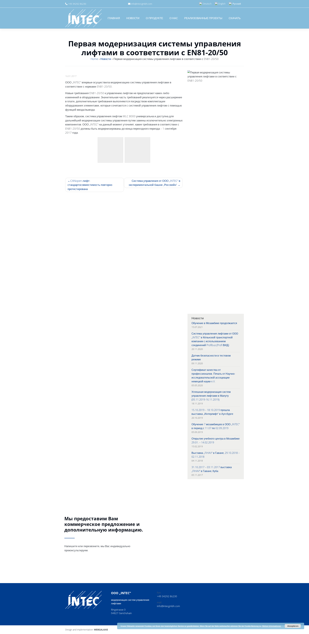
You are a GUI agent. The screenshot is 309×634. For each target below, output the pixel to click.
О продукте (154, 18)
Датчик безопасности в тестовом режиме (211, 357)
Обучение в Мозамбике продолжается (214, 323)
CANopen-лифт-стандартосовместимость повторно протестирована (90, 185)
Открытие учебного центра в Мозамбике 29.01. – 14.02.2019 (216, 440)
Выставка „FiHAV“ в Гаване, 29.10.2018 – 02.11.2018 (216, 454)
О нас (173, 18)
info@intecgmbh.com (141, 3)
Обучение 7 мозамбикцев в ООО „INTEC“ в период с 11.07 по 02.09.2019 (216, 426)
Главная (114, 18)
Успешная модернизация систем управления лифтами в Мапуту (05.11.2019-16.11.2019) (211, 395)
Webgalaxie (101, 629)
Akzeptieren (292, 626)
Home (94, 59)
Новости (132, 18)
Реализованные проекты (203, 18)
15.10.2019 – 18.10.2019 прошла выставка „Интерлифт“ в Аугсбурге (212, 412)
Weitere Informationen (271, 626)
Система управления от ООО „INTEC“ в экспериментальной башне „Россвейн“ (154, 183)
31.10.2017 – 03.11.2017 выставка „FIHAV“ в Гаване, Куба (212, 469)
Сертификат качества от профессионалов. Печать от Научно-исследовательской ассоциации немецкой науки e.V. (213, 375)
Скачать (235, 18)
